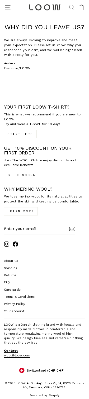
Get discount (23, 175)
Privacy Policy (14, 304)
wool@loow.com (17, 355)
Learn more (21, 211)
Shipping (10, 268)
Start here (20, 134)
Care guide (12, 289)
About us (11, 261)
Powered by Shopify (44, 395)
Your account (14, 311)
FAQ (7, 282)
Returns (10, 275)
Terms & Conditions (19, 296)
